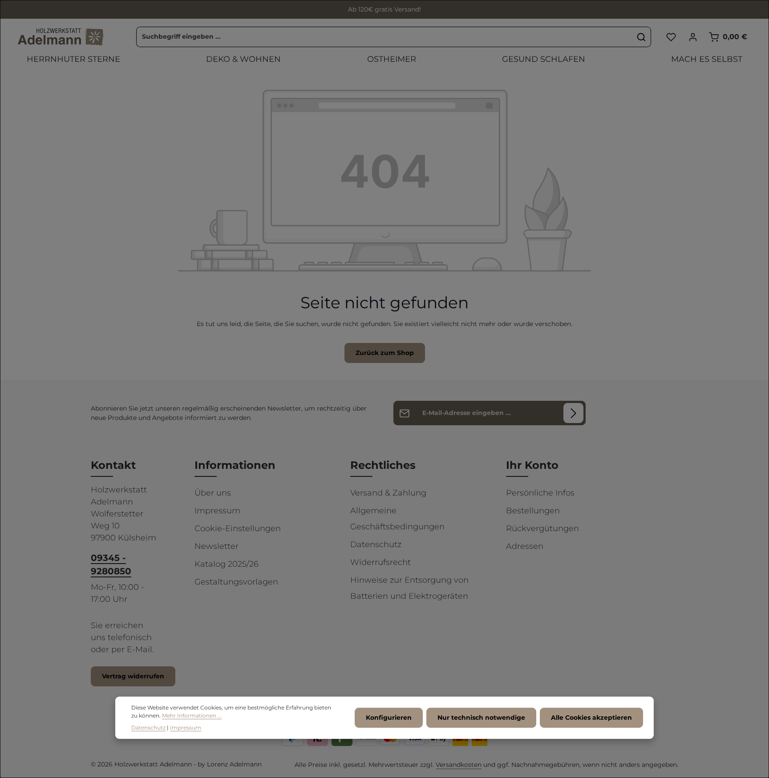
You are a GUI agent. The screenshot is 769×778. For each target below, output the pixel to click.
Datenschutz (375, 544)
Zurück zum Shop (385, 353)
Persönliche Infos (540, 493)
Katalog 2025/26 (226, 564)
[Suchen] (641, 37)
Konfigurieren (389, 718)
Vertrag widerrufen (133, 676)
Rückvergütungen (542, 528)
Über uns (212, 493)
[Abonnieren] (573, 413)
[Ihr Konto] (693, 37)
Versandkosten (459, 765)
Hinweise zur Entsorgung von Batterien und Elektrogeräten (409, 588)
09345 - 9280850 (111, 564)
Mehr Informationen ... (192, 716)
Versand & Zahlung (388, 493)
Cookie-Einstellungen (237, 528)
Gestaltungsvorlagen (236, 582)
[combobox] (384, 37)
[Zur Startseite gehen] (60, 37)
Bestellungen (533, 511)
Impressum (217, 511)
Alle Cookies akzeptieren (591, 718)
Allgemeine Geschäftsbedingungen (397, 519)
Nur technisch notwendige (481, 718)
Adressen (524, 546)
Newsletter (216, 546)
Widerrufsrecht (380, 562)
